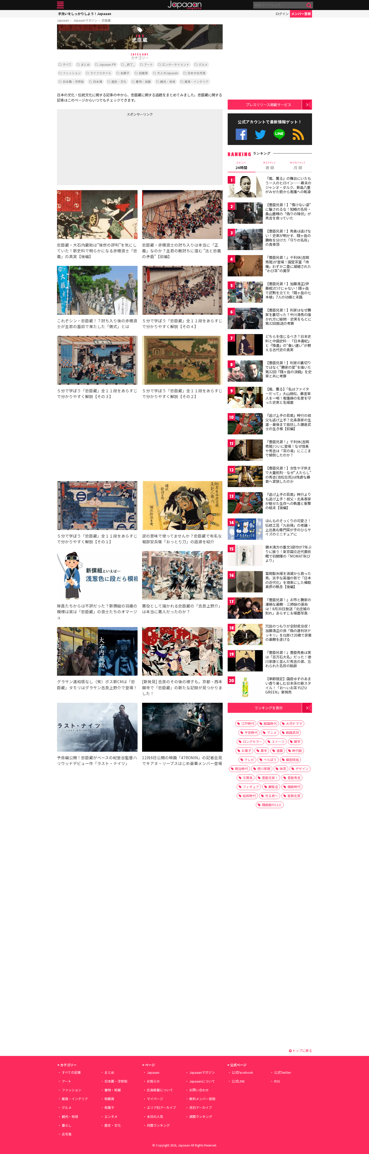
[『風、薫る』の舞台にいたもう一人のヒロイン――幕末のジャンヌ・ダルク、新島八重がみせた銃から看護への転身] (245, 187)
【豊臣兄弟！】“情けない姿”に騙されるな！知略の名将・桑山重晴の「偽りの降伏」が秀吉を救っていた (288, 211)
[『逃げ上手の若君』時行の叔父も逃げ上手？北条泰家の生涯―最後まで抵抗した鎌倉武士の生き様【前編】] (245, 424)
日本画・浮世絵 (73, 81)
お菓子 (246, 750)
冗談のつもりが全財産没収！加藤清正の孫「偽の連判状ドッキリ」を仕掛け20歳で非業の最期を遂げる (288, 632)
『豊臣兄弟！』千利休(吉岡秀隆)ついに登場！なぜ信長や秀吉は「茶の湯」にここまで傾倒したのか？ (288, 448)
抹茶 (283, 768)
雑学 (297, 741)
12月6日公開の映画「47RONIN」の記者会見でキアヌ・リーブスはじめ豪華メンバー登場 (182, 760)
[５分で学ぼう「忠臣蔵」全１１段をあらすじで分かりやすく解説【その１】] (97, 506)
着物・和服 (143, 81)
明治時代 (241, 768)
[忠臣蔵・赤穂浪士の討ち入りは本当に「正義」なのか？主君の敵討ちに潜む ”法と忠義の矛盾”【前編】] (182, 215)
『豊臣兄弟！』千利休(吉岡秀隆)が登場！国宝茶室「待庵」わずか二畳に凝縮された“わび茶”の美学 (288, 264)
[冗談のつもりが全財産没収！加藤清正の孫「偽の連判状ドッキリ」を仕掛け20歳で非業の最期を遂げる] (245, 635)
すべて (67, 64)
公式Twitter (260, 134)
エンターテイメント (175, 64)
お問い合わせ (199, 1090)
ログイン (282, 13)
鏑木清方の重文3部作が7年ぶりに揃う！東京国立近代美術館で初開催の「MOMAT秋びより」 (288, 553)
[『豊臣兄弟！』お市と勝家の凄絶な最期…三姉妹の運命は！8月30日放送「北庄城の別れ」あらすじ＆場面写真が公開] (245, 608)
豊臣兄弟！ (270, 777)
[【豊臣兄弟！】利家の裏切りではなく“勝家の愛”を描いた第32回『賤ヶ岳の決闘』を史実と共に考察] (245, 371)
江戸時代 (247, 723)
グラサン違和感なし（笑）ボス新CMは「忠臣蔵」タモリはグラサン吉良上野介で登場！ (97, 684)
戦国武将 (292, 732)
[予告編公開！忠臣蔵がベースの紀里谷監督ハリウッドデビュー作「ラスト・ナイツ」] (97, 728)
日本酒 (97, 81)
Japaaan (184, 5)
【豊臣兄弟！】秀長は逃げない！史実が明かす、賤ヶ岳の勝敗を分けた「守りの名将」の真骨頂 (288, 237)
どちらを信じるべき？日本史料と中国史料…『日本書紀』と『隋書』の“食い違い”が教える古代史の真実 (288, 343)
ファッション (72, 73)
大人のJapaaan (167, 73)
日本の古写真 (197, 73)
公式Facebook (241, 134)
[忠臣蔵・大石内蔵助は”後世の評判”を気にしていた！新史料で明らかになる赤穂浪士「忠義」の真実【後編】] (97, 215)
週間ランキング (200, 1116)
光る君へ (271, 795)
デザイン (302, 768)
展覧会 (273, 786)
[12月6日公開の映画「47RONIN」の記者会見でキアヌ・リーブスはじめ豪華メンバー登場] (182, 728)
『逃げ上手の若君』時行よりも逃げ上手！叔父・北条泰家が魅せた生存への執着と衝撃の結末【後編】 (288, 501)
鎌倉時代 (293, 786)
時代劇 (297, 750)
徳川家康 (263, 768)
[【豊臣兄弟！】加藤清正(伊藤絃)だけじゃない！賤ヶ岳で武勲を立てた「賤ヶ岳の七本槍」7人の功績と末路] (245, 292)
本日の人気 (155, 1116)
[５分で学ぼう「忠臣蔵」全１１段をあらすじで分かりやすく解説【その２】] (182, 361)
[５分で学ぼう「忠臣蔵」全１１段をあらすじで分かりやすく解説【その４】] (182, 291)
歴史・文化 (119, 81)
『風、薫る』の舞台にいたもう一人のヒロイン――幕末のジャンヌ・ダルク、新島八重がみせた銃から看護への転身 (288, 185)
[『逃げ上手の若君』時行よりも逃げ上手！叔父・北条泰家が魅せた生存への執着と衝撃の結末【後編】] (245, 503)
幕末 (264, 750)
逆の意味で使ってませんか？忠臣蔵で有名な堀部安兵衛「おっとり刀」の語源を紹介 (182, 538)
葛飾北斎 (293, 795)
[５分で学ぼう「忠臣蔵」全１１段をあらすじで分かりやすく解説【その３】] (97, 361)
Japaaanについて (202, 1081)
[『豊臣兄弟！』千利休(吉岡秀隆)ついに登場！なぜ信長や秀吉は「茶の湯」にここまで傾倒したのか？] (245, 450)
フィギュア (251, 786)
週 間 (269, 165)
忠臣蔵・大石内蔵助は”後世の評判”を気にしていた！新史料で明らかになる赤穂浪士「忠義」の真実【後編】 (97, 250)
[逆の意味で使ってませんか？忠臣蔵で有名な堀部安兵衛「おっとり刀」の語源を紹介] (182, 506)
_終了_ (130, 64)
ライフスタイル (100, 73)
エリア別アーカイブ (161, 1107)
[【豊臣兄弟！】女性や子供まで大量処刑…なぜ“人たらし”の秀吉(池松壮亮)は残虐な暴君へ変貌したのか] (245, 477)
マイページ (155, 1098)
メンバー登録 (301, 13)
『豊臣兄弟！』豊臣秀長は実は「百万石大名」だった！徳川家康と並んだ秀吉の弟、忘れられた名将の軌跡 (288, 659)
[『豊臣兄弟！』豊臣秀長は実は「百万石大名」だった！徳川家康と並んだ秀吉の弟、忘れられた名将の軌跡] (245, 661)
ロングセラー (252, 741)
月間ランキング (158, 1125)
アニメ (272, 732)
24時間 (241, 165)
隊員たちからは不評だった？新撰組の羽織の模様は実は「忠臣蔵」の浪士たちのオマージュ (97, 611)
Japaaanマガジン (85, 20)
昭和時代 (249, 795)
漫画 (279, 750)
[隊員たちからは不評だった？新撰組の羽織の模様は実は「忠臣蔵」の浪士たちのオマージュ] (97, 576)
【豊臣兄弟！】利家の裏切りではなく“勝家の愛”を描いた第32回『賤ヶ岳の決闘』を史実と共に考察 (288, 369)
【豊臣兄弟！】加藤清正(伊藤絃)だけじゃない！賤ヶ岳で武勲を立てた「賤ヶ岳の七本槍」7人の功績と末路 (288, 290)
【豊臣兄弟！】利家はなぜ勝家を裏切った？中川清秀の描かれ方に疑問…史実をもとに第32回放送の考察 (288, 316)
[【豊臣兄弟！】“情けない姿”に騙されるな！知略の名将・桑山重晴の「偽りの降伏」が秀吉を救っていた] (245, 213)
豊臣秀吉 (293, 777)
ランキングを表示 (269, 707)
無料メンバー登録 (202, 1098)
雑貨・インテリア (196, 81)
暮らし (67, 1125)
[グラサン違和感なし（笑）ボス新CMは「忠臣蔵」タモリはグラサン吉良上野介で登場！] (97, 652)
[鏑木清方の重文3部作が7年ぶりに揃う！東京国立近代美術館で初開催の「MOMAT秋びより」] (245, 556)
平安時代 (251, 732)
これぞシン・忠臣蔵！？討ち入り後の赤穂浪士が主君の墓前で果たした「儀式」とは (97, 323)
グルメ (203, 64)
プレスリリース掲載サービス (268, 104)
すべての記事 (71, 1072)
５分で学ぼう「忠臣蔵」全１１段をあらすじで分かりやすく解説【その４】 (182, 323)
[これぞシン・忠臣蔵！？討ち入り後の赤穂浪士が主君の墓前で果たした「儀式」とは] (97, 291)
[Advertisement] (98, 149)
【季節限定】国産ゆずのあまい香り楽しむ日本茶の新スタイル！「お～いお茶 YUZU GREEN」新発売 (288, 685)
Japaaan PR (107, 64)
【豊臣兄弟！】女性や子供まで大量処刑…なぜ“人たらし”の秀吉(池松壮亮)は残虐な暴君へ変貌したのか (288, 474)
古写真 (67, 1134)
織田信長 (292, 759)
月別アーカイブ (200, 1107)
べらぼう (270, 759)
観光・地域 (167, 81)
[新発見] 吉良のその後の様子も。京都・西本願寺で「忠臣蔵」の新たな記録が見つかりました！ (182, 687)
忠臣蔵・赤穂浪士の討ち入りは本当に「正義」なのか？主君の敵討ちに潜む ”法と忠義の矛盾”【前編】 (181, 250)
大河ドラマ (294, 723)
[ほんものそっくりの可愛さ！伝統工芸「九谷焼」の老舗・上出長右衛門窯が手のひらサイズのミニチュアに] (245, 529)
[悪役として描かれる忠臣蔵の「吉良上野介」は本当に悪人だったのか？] (182, 576)
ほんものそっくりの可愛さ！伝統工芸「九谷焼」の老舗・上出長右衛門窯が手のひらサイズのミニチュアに (288, 527)
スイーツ (278, 741)
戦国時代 (270, 723)
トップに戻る (302, 1050)
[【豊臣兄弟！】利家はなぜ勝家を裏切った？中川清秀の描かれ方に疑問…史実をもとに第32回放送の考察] (245, 319)
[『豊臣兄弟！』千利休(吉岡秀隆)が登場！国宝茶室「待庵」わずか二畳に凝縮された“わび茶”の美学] (245, 266)
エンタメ (110, 1116)
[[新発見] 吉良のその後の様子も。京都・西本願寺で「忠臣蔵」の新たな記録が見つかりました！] (182, 652)
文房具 (248, 777)
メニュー (60, 5)
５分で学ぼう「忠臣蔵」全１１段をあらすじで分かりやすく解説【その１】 (97, 538)
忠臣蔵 (106, 20)
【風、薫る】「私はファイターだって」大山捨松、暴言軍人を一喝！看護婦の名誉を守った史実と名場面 (288, 395)
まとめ (85, 64)
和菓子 (125, 73)
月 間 (298, 165)
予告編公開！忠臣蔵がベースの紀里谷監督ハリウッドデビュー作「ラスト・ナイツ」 (97, 760)
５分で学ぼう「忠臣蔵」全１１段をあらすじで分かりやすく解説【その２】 (182, 393)
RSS (298, 134)
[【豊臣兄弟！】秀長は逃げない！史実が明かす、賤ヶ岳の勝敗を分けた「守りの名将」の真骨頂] (245, 240)
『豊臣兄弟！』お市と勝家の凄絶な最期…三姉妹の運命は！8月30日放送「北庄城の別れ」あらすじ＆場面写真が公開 (288, 608)
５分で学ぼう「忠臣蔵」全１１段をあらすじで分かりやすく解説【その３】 (97, 393)
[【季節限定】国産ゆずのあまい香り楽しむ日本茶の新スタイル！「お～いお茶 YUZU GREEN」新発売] (245, 687)
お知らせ (153, 1081)
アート (148, 64)
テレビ (249, 759)
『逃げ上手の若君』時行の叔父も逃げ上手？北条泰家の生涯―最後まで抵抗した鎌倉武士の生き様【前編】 (288, 422)
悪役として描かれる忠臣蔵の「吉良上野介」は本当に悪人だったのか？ (182, 608)
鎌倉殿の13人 (272, 804)
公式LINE (279, 134)
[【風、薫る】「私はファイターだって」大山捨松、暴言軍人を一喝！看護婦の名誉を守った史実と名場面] (245, 398)
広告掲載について (160, 1090)
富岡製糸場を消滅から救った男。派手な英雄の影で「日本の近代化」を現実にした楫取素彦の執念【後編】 (288, 580)
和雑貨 (143, 73)
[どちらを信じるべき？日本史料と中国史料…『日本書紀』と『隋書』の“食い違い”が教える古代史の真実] (245, 345)
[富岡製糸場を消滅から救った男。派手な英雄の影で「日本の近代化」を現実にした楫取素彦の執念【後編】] (245, 582)
